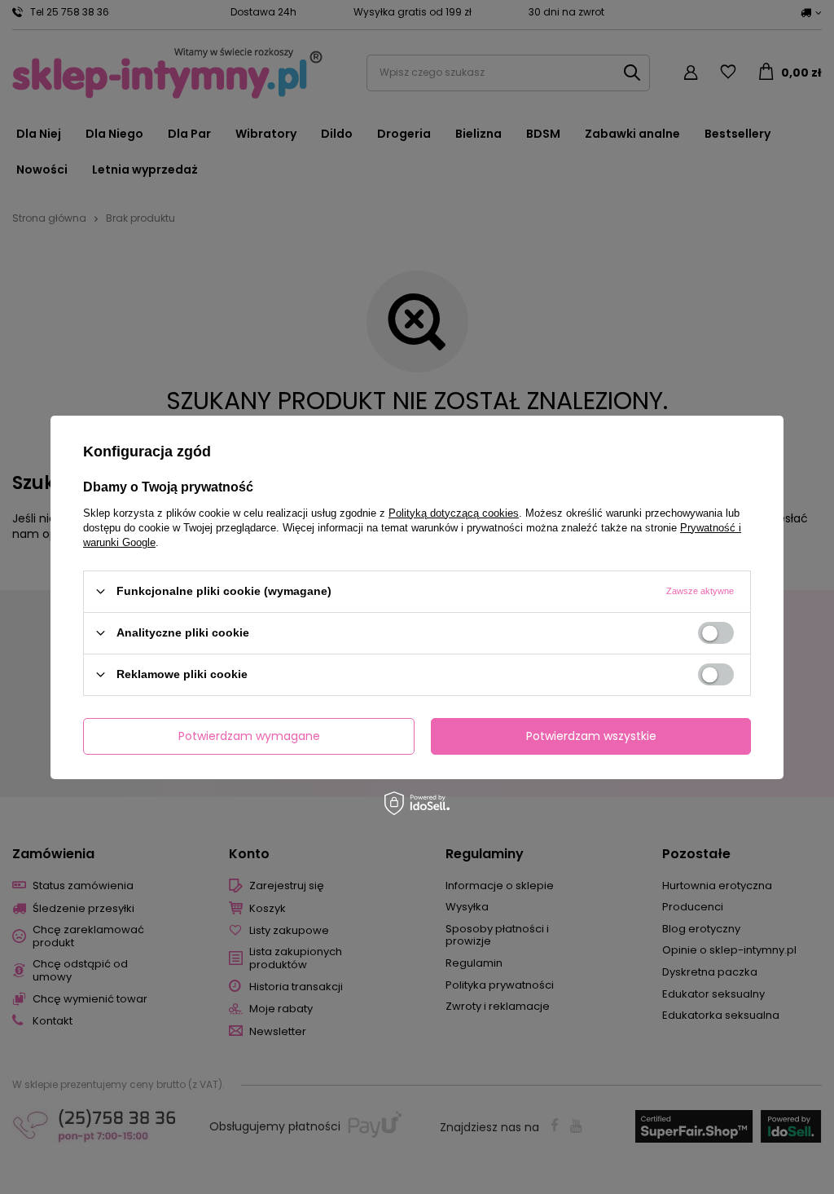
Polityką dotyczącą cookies (453, 512)
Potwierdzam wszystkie (591, 736)
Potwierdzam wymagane (249, 736)
